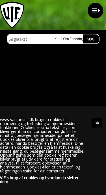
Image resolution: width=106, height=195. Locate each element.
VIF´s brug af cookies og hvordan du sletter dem (39, 180)
